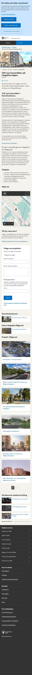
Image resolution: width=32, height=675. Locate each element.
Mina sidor (4, 598)
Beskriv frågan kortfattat (11, 266)
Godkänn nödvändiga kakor (11, 25)
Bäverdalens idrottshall (11, 431)
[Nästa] (19, 487)
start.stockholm (6, 636)
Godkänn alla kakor (9, 19)
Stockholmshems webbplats (9, 143)
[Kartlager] (5, 193)
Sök (9, 43)
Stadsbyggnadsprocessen (19, 506)
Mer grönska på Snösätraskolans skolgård (14, 408)
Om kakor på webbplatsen (8, 14)
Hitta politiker (5, 593)
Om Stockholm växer (7, 612)
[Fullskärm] (27, 193)
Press (3, 602)
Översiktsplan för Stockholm (20, 499)
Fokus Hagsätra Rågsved (19, 329)
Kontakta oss (5, 589)
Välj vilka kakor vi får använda (11, 31)
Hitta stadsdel (5, 571)
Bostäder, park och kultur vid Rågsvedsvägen (12, 455)
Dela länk (6, 80)
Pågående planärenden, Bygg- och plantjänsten (14, 241)
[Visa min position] (5, 223)
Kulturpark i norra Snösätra (12, 359)
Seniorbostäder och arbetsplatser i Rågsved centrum (14, 479)
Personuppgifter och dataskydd (10, 621)
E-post (5, 288)
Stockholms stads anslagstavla (10, 579)
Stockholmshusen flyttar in (19, 317)
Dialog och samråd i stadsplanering (20, 515)
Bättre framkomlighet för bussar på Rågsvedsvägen (15, 383)
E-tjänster (4, 575)
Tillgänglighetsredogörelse (9, 616)
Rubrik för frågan (9, 258)
